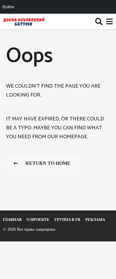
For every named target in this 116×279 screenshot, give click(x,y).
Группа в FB (67, 219)
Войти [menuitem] (8, 6)
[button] (99, 21)
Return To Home (48, 163)
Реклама (95, 219)
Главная (12, 219)
